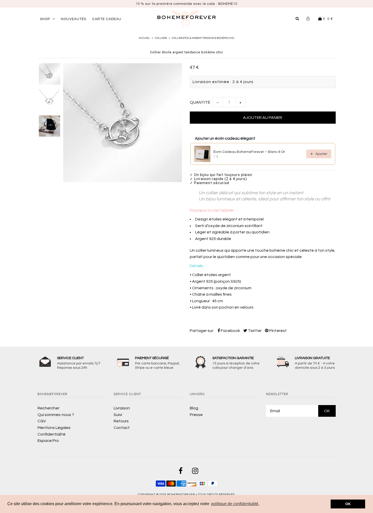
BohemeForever (181, 494)
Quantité (200, 102)
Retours (121, 421)
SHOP (45, 19)
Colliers (161, 38)
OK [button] (348, 504)
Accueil (144, 38)
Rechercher (48, 408)
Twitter (254, 331)
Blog (194, 408)
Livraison (122, 408)
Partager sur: (202, 331)
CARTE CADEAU (106, 19)
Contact (122, 428)
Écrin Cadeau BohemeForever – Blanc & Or (249, 152)
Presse (196, 415)
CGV (42, 421)
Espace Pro (48, 441)
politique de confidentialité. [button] (235, 504)
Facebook (230, 331)
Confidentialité (51, 434)
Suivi (118, 415)
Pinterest (277, 331)
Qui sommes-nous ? (56, 415)
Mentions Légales (54, 428)
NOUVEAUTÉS (73, 19)
